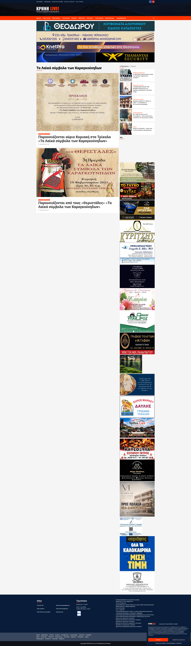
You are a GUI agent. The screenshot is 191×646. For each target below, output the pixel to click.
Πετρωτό (51, 637)
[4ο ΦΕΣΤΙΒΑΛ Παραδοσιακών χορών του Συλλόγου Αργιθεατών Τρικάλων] (126, 75)
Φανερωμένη (40, 639)
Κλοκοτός (48, 639)
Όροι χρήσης (40, 608)
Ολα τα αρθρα (79, 1)
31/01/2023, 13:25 (44, 210)
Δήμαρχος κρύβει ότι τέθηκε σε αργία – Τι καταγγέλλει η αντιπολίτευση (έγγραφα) (142, 102)
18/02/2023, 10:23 (44, 144)
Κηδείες (135, 126)
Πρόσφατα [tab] (125, 66)
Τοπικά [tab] (133, 66)
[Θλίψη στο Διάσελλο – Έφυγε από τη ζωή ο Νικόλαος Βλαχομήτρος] (126, 128)
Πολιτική (90, 18)
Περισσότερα (109, 18)
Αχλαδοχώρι (64, 635)
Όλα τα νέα (46, 18)
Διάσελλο (82, 635)
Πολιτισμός (56, 18)
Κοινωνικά (66, 18)
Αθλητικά (81, 18)
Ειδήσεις (41, 134)
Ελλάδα (134, 112)
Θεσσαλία (141, 85)
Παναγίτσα (44, 637)
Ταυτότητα (179, 643)
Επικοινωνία (59, 612)
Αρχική (38, 18)
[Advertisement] (137, 150)
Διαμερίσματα (121, 18)
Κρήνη (38, 635)
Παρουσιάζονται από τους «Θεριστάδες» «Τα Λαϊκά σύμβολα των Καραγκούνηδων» (75, 205)
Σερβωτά (73, 637)
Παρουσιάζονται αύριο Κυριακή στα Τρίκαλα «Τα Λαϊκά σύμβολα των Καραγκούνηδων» (74, 139)
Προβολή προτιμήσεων (179, 640)
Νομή (37, 637)
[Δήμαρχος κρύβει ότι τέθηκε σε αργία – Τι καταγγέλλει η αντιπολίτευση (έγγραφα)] (126, 102)
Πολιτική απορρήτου (170, 643)
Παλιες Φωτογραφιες (57, 1)
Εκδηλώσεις (46, 134)
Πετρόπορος (59, 637)
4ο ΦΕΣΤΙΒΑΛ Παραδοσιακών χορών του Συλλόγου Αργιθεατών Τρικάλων (143, 76)
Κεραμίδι (88, 635)
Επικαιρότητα (142, 72)
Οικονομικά (99, 18)
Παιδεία (74, 18)
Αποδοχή (158, 640)
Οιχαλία (51, 635)
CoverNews (99, 643)
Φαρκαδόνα (44, 635)
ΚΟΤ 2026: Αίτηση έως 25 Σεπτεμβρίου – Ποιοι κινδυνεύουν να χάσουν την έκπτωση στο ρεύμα (143, 116)
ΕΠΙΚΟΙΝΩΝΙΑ (47, 1)
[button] (154, 18)
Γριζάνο (57, 635)
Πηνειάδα (66, 637)
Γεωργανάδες (74, 635)
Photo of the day (69, 1)
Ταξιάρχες (80, 637)
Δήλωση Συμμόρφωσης (62, 605)
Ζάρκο (87, 637)
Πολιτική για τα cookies (160, 643)
